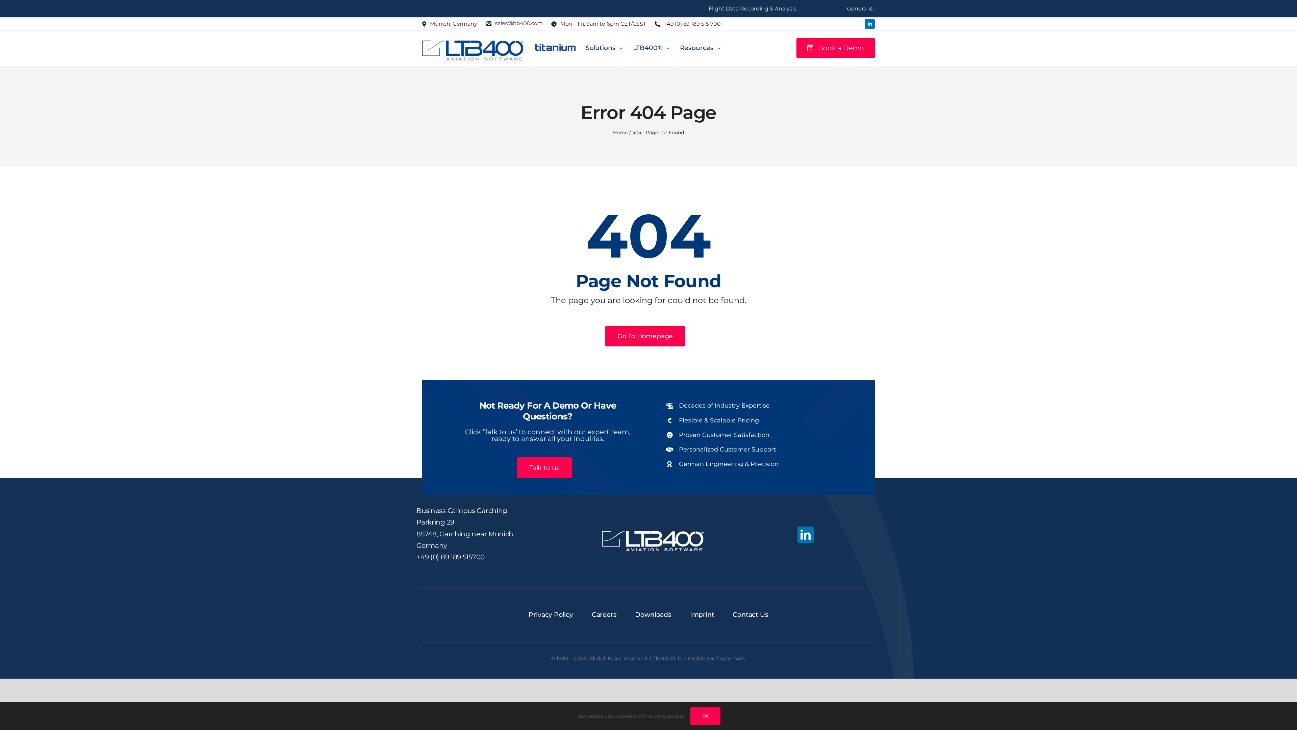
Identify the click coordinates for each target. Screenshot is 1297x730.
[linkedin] (870, 24)
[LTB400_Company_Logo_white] (653, 534)
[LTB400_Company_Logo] (473, 43)
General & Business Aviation (855, 8)
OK (705, 716)
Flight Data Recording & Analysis (723, 8)
